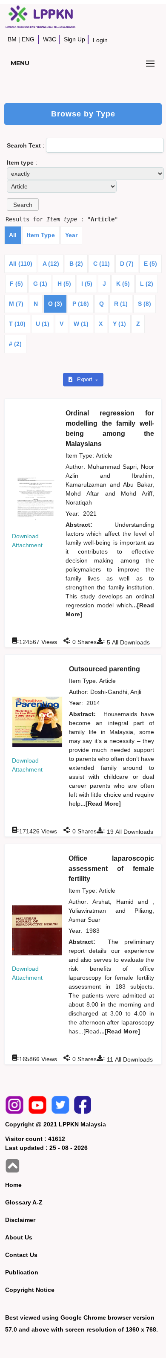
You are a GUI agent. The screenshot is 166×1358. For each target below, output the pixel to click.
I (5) (86, 283)
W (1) (81, 323)
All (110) (20, 263)
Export (85, 380)
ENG (28, 39)
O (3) (55, 303)
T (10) (17, 323)
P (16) (80, 303)
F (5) (16, 283)
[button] (23, 204)
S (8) (144, 303)
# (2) (15, 343)
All (13, 235)
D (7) (127, 263)
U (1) (42, 323)
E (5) (150, 263)
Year (71, 235)
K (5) (123, 283)
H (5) (64, 283)
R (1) (121, 303)
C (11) (101, 263)
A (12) (51, 263)
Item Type (41, 235)
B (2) (76, 263)
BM (12, 39)
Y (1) (119, 323)
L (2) (146, 283)
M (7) (16, 303)
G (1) (40, 283)
